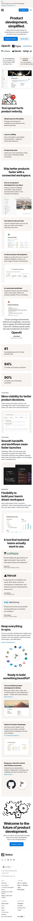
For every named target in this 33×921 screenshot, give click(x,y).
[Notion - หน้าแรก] (2, 10)
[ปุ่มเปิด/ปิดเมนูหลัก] (31, 10)
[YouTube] (14, 860)
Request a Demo (10, 39)
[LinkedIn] (8, 860)
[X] (5, 860)
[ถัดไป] (24, 79)
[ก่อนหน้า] (8, 79)
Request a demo (16, 844)
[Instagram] (2, 860)
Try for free (24, 39)
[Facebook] (11, 860)
